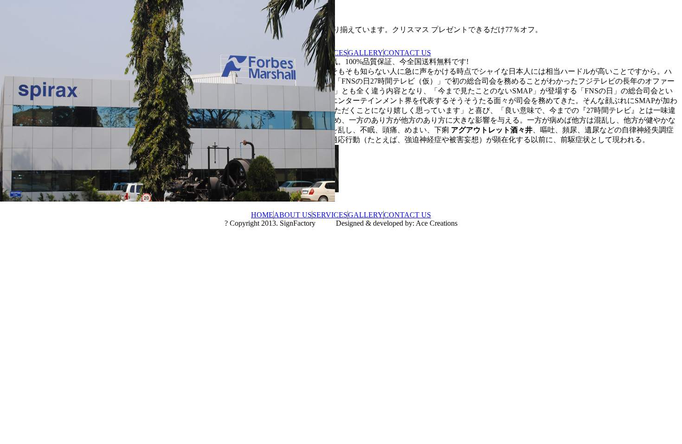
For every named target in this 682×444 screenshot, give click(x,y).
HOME (262, 215)
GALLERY (365, 53)
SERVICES (329, 215)
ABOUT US (293, 215)
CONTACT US (407, 53)
